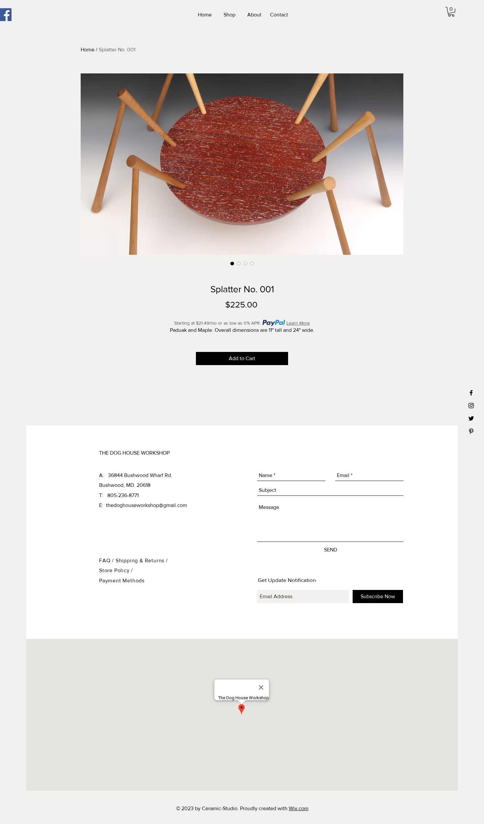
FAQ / (107, 560)
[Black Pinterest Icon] (471, 431)
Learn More (298, 323)
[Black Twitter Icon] (471, 418)
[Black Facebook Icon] (471, 392)
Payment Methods (122, 580)
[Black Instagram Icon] (471, 405)
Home (87, 49)
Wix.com (299, 808)
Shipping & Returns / (142, 560)
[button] (451, 11)
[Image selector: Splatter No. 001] (232, 263)
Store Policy (115, 570)
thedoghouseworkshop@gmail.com (146, 505)
